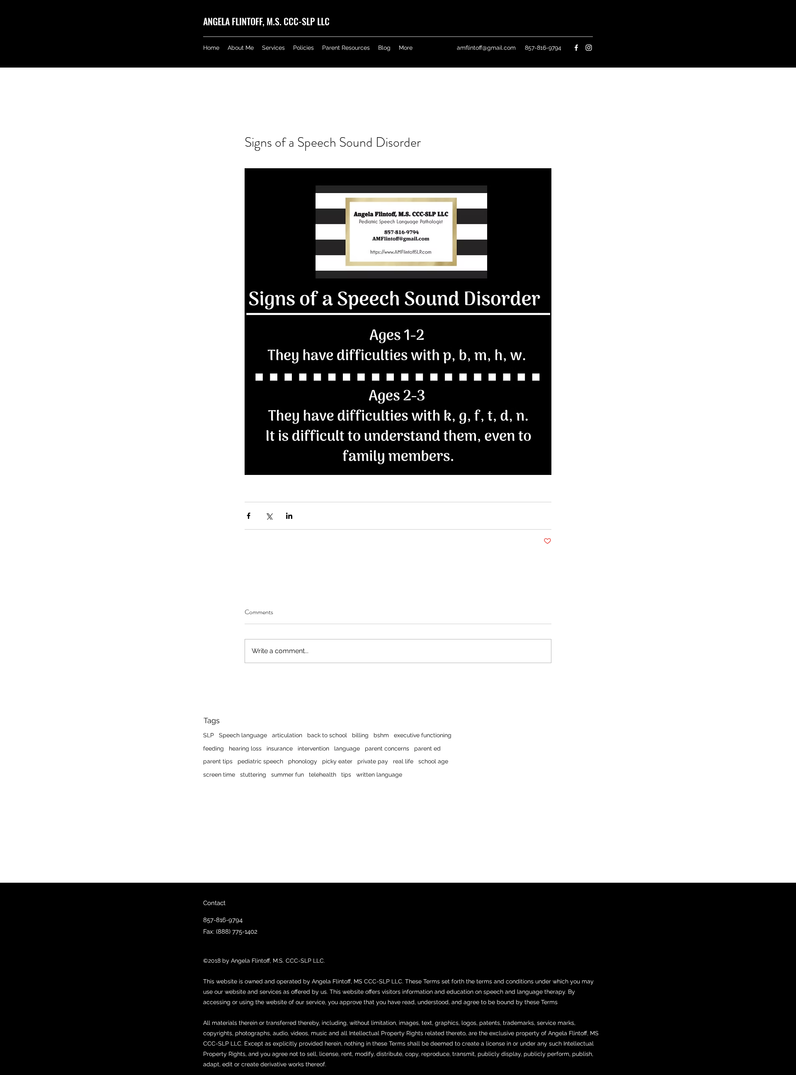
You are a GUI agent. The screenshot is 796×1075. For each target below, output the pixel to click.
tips (346, 774)
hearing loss (245, 748)
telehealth (322, 774)
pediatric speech (260, 761)
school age (433, 761)
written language (379, 774)
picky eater (337, 761)
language (347, 748)
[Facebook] (576, 48)
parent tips (218, 761)
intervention (313, 748)
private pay (372, 761)
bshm (381, 735)
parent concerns (387, 748)
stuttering (253, 774)
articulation (287, 735)
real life (403, 761)
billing (360, 735)
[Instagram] (589, 48)
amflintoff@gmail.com (486, 47)
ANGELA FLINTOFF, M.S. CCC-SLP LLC (266, 21)
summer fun (287, 774)
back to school (327, 735)
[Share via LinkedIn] (289, 516)
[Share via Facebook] (248, 516)
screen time (219, 774)
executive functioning (422, 735)
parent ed (427, 748)
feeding (213, 748)
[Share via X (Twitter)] (269, 516)
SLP (208, 735)
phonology (302, 761)
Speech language (243, 735)
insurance (280, 748)
